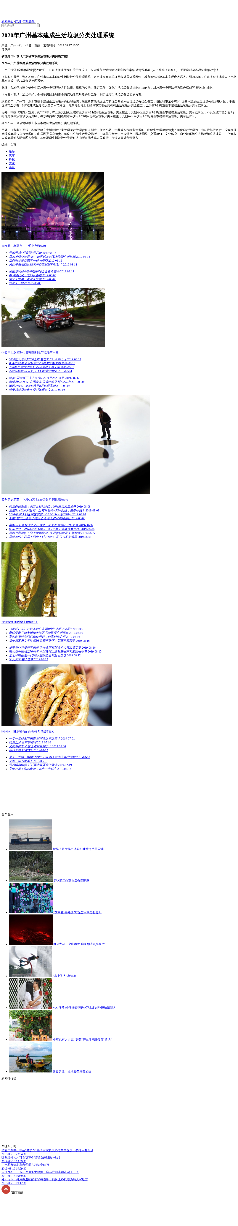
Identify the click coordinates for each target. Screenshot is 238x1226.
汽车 (12, 155)
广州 (18, 21)
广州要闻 (29, 21)
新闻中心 (7, 21)
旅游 (12, 151)
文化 (12, 163)
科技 (12, 159)
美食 (12, 167)
